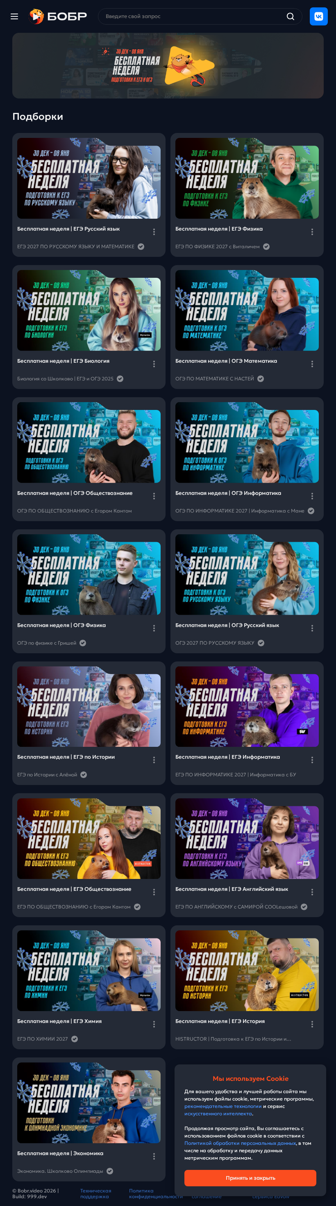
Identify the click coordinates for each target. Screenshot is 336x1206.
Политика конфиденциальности (156, 1193)
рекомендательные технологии (223, 1106)
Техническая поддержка (95, 1193)
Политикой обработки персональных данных (240, 1143)
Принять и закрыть (250, 1177)
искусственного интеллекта (218, 1113)
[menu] (14, 16)
